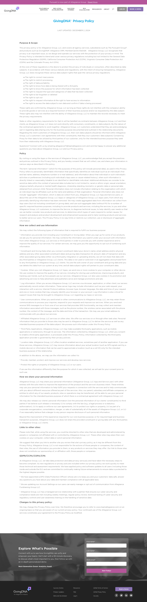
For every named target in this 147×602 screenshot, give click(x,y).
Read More (93, 2)
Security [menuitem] (95, 596)
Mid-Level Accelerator (57, 9)
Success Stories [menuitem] (58, 588)
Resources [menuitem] (76, 588)
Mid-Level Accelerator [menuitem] (60, 596)
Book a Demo (135, 9)
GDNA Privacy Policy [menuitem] (99, 592)
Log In (122, 9)
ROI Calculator (84, 9)
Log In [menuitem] (75, 596)
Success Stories (70, 9)
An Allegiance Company (21, 594)
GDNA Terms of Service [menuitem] (100, 588)
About (106, 9)
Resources (97, 9)
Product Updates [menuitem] (58, 592)
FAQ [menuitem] (74, 592)
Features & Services (44, 9)
